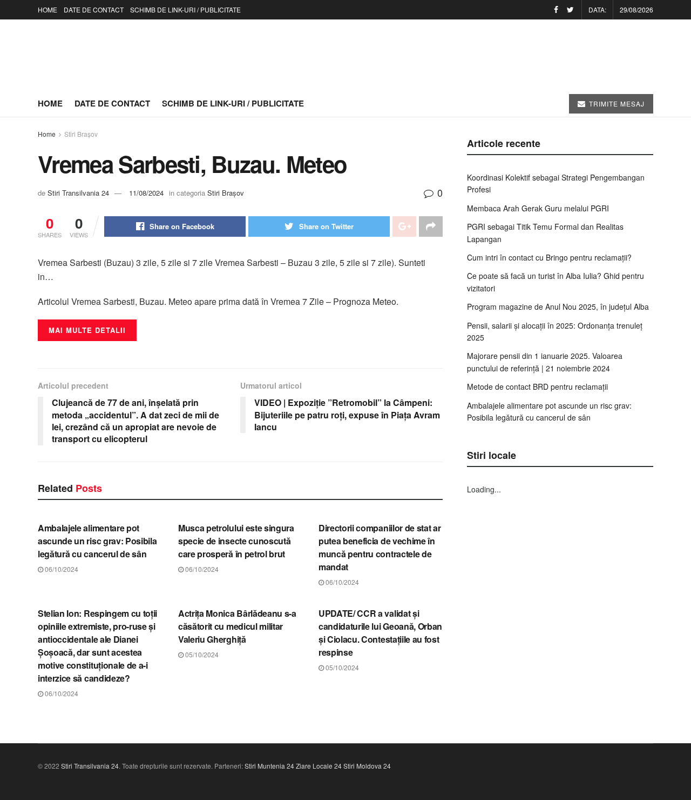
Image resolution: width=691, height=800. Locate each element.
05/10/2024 (201, 654)
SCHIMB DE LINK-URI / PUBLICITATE (185, 9)
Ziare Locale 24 (319, 765)
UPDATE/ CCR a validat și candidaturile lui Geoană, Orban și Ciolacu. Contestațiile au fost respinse (380, 632)
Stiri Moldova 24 (367, 765)
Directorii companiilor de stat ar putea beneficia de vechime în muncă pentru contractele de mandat (380, 547)
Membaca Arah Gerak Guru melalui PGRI (538, 208)
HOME (47, 9)
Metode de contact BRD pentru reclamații (537, 386)
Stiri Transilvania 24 (78, 193)
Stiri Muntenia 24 (269, 765)
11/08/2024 (146, 193)
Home (47, 133)
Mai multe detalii (87, 330)
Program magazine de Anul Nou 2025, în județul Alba (558, 306)
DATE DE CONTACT (94, 9)
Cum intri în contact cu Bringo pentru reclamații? (549, 257)
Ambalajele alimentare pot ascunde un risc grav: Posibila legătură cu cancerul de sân (97, 541)
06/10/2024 (60, 569)
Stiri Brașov (81, 133)
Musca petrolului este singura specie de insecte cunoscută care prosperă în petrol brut (236, 541)
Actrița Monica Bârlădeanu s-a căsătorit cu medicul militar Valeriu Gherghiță (237, 626)
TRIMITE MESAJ (616, 103)
